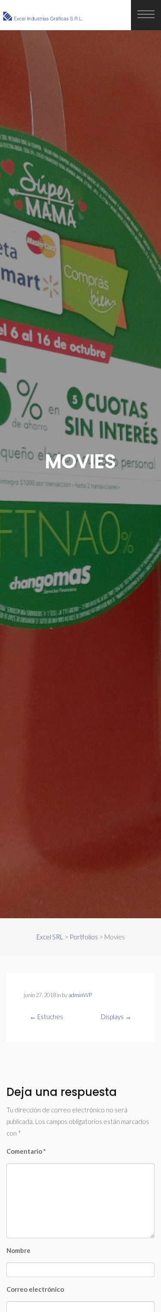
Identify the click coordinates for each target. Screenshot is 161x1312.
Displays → (116, 1016)
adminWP (80, 995)
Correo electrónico (35, 1289)
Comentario (26, 1151)
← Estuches (46, 1016)
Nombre (18, 1250)
